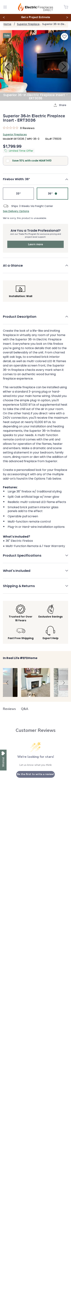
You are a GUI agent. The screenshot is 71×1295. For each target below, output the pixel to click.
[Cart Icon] (66, 7)
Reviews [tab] (9, 709)
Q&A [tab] (24, 709)
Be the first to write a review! (35, 774)
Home (7, 24)
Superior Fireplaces (29, 24)
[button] (35, 179)
